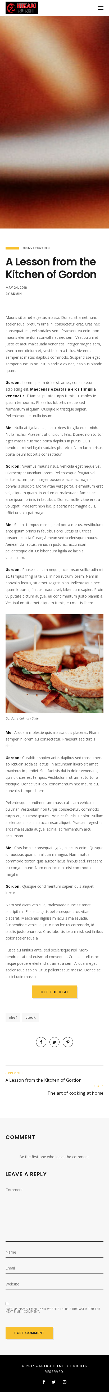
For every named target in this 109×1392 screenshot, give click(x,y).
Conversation (36, 248)
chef (13, 1017)
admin (16, 293)
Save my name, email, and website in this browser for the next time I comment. (53, 1310)
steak (30, 1017)
